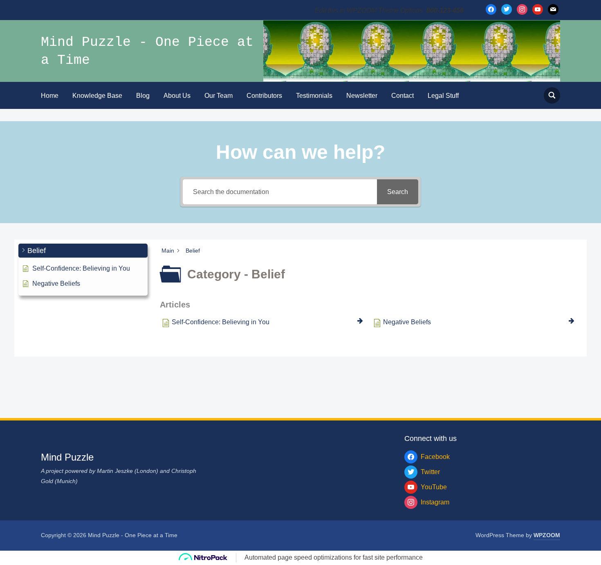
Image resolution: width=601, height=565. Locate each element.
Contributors (264, 95)
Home (49, 95)
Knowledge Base (97, 95)
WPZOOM (547, 535)
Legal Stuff (443, 95)
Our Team (218, 95)
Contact (402, 95)
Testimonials (314, 95)
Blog (143, 95)
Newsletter (361, 95)
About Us (177, 95)
